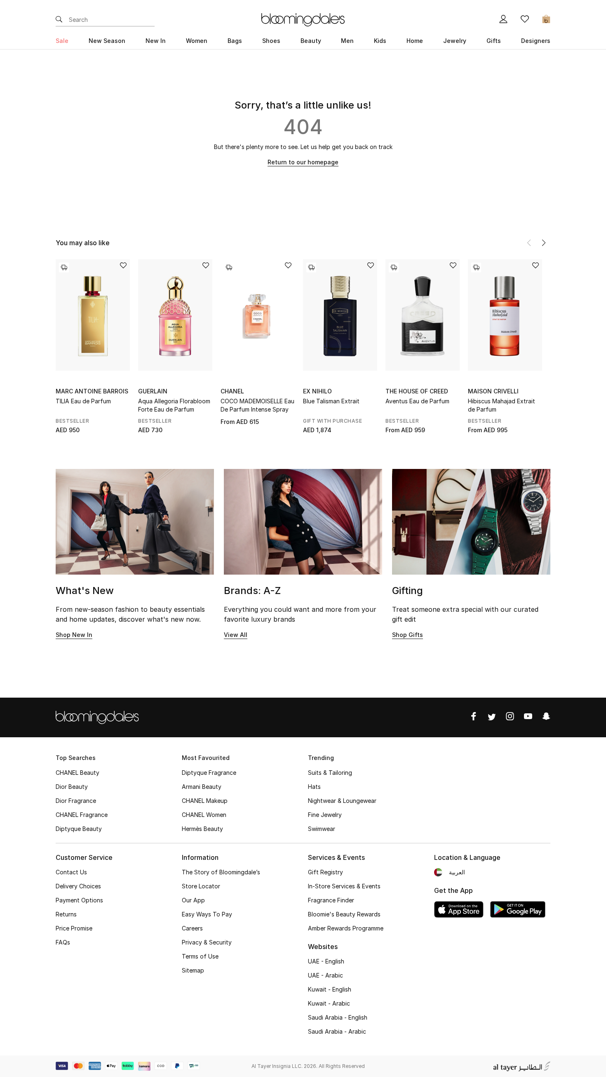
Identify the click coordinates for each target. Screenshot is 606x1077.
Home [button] (414, 40)
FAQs (63, 942)
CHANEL (232, 391)
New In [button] (156, 40)
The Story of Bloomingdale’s (221, 872)
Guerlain (152, 391)
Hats (314, 786)
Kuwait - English (329, 989)
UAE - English (326, 961)
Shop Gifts (407, 634)
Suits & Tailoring (330, 772)
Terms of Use (200, 956)
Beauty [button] (311, 40)
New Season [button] (107, 40)
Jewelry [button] (454, 40)
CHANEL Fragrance (82, 814)
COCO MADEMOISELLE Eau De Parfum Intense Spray (257, 405)
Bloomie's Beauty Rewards (344, 914)
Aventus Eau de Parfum (417, 401)
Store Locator (201, 886)
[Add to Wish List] (123, 266)
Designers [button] (535, 40)
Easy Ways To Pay (207, 914)
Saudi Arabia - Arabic (337, 1031)
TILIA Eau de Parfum (83, 401)
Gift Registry (325, 872)
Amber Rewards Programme (345, 928)
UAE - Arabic (325, 975)
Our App (193, 900)
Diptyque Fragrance (209, 772)
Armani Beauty (201, 786)
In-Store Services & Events (344, 886)
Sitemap (193, 970)
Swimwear (321, 828)
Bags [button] (235, 40)
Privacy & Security (207, 942)
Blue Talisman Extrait (331, 401)
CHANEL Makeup (205, 800)
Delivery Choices (78, 886)
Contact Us (71, 872)
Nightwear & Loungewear (342, 800)
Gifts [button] (493, 40)
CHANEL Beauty (77, 772)
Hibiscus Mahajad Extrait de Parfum (501, 405)
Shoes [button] (271, 40)
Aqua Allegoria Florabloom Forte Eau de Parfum (174, 405)
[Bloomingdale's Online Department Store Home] (303, 19)
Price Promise (74, 928)
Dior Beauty (72, 786)
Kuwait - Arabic (329, 1003)
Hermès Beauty (202, 828)
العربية (457, 872)
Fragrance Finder (331, 900)
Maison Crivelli (493, 391)
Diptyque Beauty (79, 828)
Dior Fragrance (76, 800)
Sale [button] (62, 40)
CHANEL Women (204, 814)
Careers (192, 928)
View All (235, 634)
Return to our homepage (303, 162)
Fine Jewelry (325, 814)
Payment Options (79, 900)
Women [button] (196, 40)
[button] (543, 242)
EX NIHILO (317, 391)
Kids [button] (380, 40)
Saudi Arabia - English (337, 1017)
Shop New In (74, 634)
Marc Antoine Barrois (92, 391)
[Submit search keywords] (59, 20)
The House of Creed (416, 391)
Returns (66, 914)
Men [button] (347, 40)
